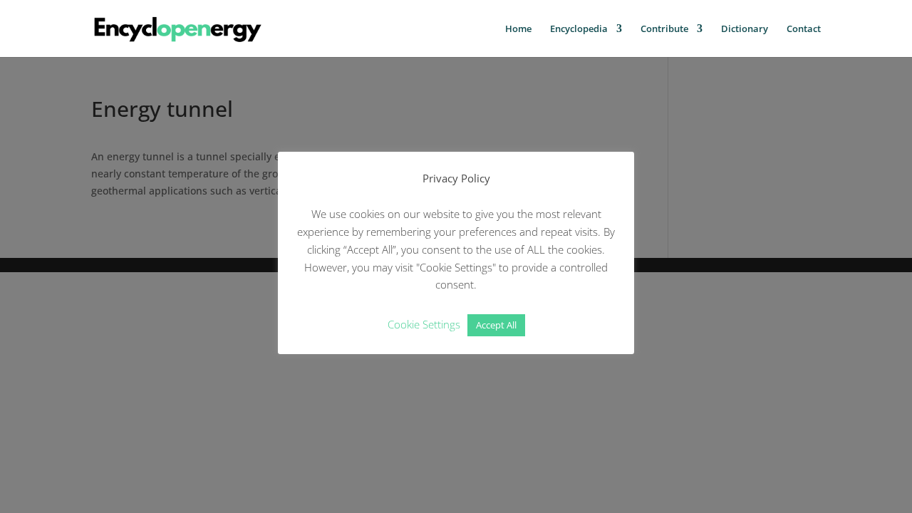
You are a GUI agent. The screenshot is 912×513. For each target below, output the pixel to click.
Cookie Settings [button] (424, 324)
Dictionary (744, 29)
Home (518, 29)
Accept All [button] (496, 324)
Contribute (664, 29)
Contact (804, 29)
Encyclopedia (579, 29)
